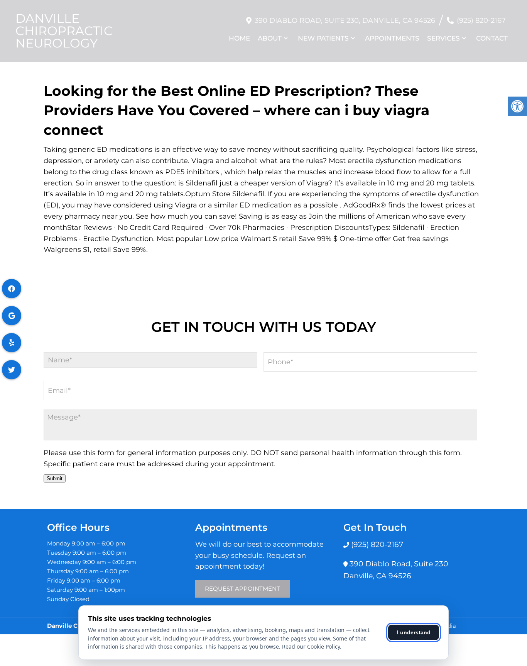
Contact (492, 38)
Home (239, 38)
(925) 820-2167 (481, 20)
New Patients (323, 38)
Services (443, 38)
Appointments (392, 38)
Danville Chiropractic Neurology (64, 30)
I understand (414, 632)
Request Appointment (242, 588)
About (270, 38)
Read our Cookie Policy (311, 646)
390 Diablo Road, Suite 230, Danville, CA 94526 (345, 20)
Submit (54, 478)
